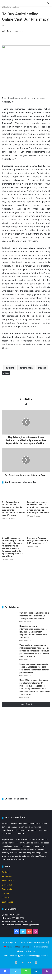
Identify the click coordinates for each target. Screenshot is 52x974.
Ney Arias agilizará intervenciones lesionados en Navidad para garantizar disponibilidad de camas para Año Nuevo (33, 632)
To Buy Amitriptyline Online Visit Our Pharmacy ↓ (25, 19)
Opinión (5, 893)
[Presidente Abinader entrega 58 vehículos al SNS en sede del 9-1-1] (38, 529)
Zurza (43, 367)
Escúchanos (7, 902)
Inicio (6, 7)
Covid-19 (6, 897)
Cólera (10, 367)
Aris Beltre (26, 399)
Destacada (27, 367)
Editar (6, 373)
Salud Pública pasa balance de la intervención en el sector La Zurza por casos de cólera (34, 616)
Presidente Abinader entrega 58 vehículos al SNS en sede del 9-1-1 (37, 540)
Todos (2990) (26, 704)
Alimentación (8, 880)
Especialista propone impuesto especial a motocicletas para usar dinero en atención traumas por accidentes (38, 507)
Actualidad (14, 7)
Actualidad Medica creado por (20, 947)
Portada (5, 872)
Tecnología (7, 889)
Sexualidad (7, 885)
